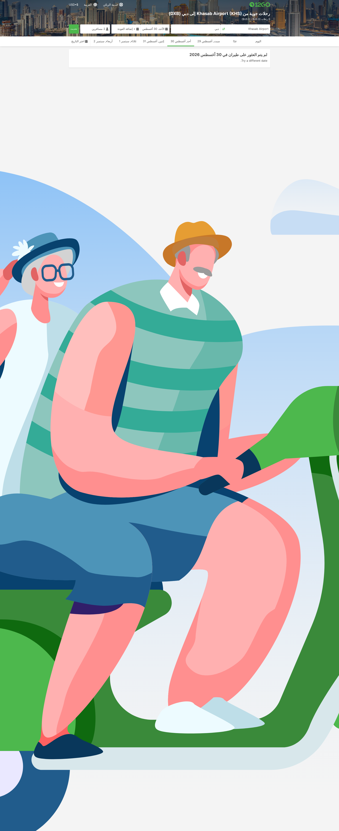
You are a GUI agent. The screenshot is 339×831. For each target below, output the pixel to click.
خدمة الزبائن (110, 4)
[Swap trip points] (224, 29)
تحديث (73, 28)
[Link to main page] (259, 4)
